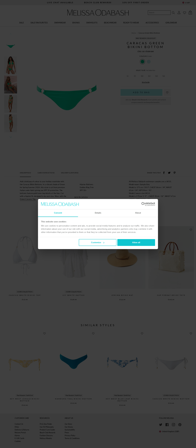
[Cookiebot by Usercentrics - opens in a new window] (143, 204)
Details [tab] (98, 213)
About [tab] (138, 213)
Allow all (136, 242)
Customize (96, 242)
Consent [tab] (58, 213)
